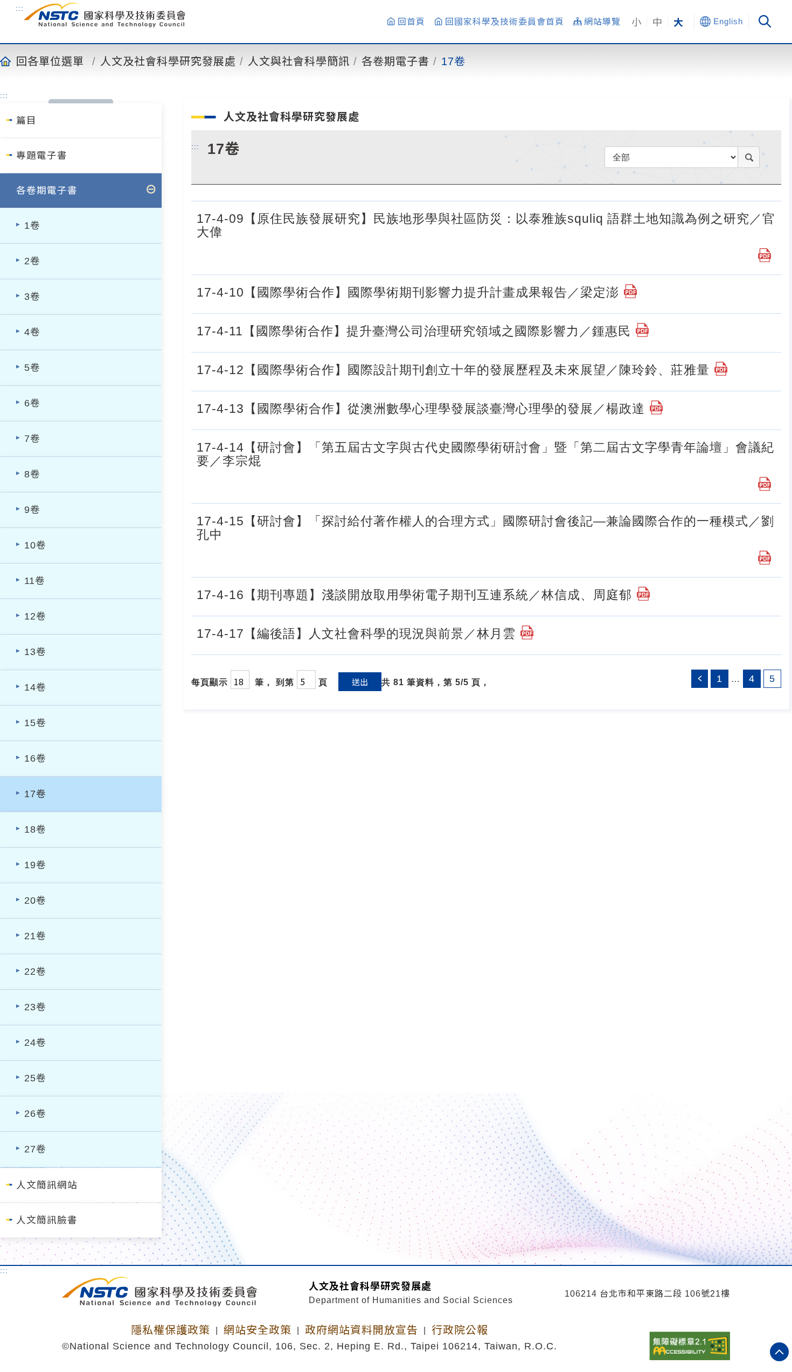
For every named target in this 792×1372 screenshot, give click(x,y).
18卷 (35, 829)
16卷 (35, 758)
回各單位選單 (50, 60)
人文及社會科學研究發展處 (168, 60)
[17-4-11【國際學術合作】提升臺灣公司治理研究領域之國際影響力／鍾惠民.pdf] (642, 330)
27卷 (35, 1149)
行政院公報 (460, 1330)
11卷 (34, 580)
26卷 (35, 1113)
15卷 (35, 722)
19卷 (35, 865)
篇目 (26, 120)
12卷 (35, 616)
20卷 (35, 900)
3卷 (32, 296)
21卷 (35, 936)
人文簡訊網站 (47, 1185)
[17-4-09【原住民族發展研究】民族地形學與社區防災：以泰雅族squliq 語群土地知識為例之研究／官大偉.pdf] (764, 255)
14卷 (35, 687)
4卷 (32, 332)
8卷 (32, 474)
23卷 (35, 1007)
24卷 (35, 1042)
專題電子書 (41, 155)
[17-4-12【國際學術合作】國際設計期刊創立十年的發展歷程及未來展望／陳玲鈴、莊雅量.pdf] (721, 368)
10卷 (35, 545)
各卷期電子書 (395, 60)
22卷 (35, 971)
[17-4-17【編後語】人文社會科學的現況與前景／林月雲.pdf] (527, 632)
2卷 (32, 261)
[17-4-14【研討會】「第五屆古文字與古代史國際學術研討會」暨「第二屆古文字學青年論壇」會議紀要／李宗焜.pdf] (764, 484)
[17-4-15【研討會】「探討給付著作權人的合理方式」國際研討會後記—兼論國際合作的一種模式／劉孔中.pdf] (764, 557)
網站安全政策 (257, 1330)
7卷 (32, 438)
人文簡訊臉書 (47, 1220)
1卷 (32, 225)
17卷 (453, 60)
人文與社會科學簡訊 (299, 60)
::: (20, 8)
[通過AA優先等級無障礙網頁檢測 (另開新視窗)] (689, 1342)
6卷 (32, 403)
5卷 (32, 367)
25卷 (35, 1078)
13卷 (35, 651)
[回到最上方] (779, 1351)
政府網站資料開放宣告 (361, 1330)
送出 (360, 681)
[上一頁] (699, 679)
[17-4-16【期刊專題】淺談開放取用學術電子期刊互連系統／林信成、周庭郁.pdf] (643, 593)
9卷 (32, 509)
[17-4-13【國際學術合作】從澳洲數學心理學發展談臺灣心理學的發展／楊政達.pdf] (656, 407)
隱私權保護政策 (170, 1330)
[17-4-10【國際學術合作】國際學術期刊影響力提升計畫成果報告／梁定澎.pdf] (630, 291)
